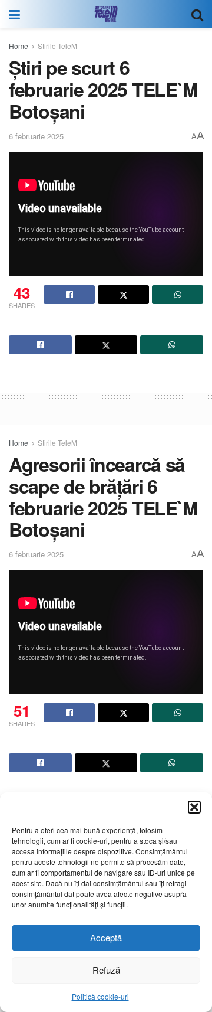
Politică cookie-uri (100, 996)
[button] (194, 807)
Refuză (106, 970)
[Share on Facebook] (69, 294)
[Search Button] (197, 14)
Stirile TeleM (57, 46)
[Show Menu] (14, 14)
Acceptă (106, 937)
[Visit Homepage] (106, 14)
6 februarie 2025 (36, 136)
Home (18, 46)
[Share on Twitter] (123, 294)
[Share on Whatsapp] (177, 294)
